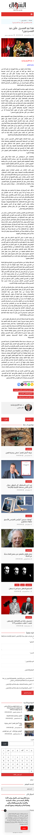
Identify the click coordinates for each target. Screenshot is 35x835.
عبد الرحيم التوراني (16, 734)
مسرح (6, 35)
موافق (24, 828)
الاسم (32, 653)
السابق (28, 419)
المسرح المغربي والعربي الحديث (22, 390)
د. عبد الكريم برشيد (28, 35)
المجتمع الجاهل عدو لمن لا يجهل (20, 588)
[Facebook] (18, 384)
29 (8, 767)
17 (31, 764)
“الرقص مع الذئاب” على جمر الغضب (12, 731)
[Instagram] (25, 384)
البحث (32, 739)
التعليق (31, 642)
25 (27, 767)
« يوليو (32, 779)
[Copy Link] (32, 384)
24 (31, 767)
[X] (22, 384)
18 (27, 764)
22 (8, 764)
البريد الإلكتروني (29, 661)
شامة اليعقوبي (27, 559)
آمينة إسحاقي (27, 455)
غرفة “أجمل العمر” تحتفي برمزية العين (19, 453)
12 (22, 760)
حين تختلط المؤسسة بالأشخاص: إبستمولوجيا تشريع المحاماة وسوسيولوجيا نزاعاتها (13, 707)
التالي (6, 419)
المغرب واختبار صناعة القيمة (14, 715)
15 (8, 760)
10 (31, 760)
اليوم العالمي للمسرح (25, 393)
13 (17, 760)
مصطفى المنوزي (16, 712)
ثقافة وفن (10, 35)
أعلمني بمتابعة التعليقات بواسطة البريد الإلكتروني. (19, 684)
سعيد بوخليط (27, 625)
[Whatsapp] (28, 384)
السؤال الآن (27, 490)
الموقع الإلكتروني (29, 670)
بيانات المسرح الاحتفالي (25, 397)
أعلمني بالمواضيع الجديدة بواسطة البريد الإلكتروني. (19, 688)
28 (13, 767)
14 (13, 760)
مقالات (17, 585)
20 (17, 764)
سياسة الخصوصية (10, 822)
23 (3, 764)
